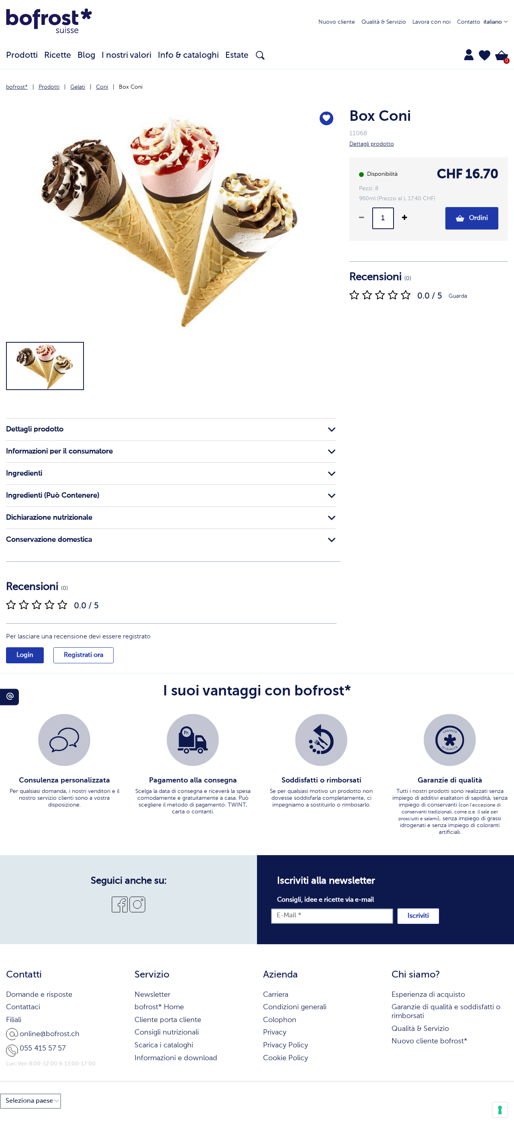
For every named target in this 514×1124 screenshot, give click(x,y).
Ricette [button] (57, 55)
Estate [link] (237, 55)
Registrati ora (83, 655)
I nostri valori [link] (126, 55)
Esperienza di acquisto (428, 994)
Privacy (274, 1032)
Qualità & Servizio (383, 22)
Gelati (77, 87)
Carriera (275, 994)
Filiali (13, 1020)
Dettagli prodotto (34, 429)
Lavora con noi (431, 22)
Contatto (468, 22)
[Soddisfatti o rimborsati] (321, 740)
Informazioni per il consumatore (59, 451)
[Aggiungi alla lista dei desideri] (326, 118)
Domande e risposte (39, 994)
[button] (485, 55)
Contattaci (23, 1007)
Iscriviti (418, 916)
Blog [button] (86, 55)
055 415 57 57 (42, 1048)
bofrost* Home (159, 1007)
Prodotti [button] (22, 55)
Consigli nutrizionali (167, 1032)
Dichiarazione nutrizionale (49, 517)
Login (24, 655)
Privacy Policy (285, 1045)
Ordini (477, 218)
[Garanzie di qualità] (450, 740)
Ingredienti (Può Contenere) (52, 495)
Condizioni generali (294, 1007)
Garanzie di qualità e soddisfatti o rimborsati (446, 1012)
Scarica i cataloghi (164, 1045)
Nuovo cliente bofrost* (429, 1041)
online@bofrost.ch (50, 1034)
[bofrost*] (49, 22)
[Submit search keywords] (260, 55)
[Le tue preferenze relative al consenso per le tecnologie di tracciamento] (500, 1110)
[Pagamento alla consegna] (193, 740)
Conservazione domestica (49, 539)
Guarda (458, 296)
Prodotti (49, 87)
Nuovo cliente (336, 22)
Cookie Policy (285, 1058)
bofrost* (17, 87)
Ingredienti (24, 473)
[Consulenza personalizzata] (64, 740)
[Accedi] (469, 54)
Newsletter (152, 994)
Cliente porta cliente (168, 1020)
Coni (102, 87)
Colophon (279, 1020)
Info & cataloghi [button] (188, 55)
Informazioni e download (176, 1058)
